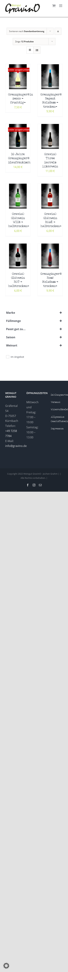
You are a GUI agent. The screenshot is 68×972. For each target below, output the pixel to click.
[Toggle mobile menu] (61, 5)
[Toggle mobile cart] (54, 5)
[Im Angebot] (7, 356)
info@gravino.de (16, 446)
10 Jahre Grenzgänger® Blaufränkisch (19, 158)
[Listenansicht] (36, 50)
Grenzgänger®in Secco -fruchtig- (20, 98)
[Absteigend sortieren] (58, 31)
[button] (6, 965)
